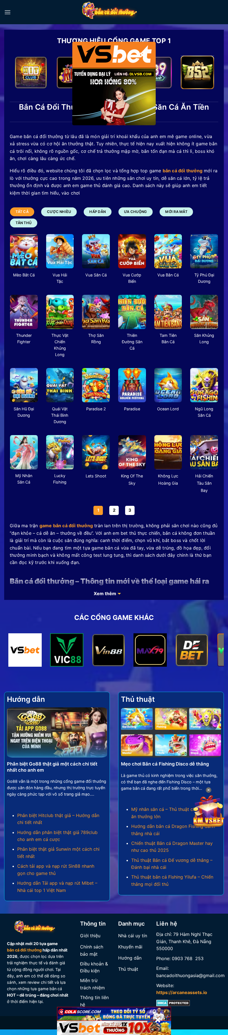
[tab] (22, 211)
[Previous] (21, 73)
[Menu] (7, 12)
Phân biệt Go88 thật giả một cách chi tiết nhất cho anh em (52, 767)
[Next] (207, 73)
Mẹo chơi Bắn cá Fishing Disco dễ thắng (165, 764)
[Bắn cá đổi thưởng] (114, 12)
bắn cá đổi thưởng (24, 950)
